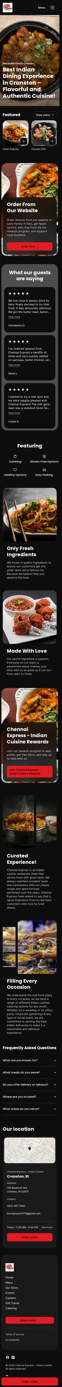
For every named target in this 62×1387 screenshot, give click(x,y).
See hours (47, 1227)
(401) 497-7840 (16, 1206)
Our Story (12, 1287)
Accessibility (12, 1339)
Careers (11, 1298)
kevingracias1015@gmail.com (23, 1214)
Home (9, 1277)
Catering (11, 1308)
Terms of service (15, 1334)
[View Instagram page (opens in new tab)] (13, 1357)
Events (10, 1292)
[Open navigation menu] (52, 7)
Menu (41, 7)
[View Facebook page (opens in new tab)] (8, 1357)
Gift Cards (12, 1303)
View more (14, 316)
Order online (30, 1237)
